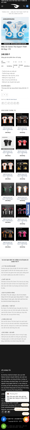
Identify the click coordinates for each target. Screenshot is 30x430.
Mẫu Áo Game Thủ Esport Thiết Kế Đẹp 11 (8, 129)
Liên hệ (21, 427)
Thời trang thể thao (17, 390)
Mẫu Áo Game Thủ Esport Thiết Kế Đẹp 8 (22, 198)
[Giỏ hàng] (27, 6)
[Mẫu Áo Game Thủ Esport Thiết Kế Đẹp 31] (22, 234)
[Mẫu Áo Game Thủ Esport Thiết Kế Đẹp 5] (7, 189)
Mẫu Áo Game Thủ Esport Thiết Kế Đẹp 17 (22, 129)
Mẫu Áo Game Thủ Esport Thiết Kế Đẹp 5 (7, 198)
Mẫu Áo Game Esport (16, 13)
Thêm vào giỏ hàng (17, 94)
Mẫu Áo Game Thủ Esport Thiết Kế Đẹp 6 (7, 219)
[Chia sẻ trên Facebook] (5, 103)
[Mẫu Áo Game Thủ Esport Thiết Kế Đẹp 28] (22, 210)
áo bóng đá (14, 379)
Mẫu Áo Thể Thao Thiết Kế (19, 12)
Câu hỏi (24, 426)
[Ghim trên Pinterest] (14, 103)
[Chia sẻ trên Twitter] (8, 103)
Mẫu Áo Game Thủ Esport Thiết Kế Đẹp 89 (8, 152)
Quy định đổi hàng (12, 427)
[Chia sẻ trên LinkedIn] (17, 103)
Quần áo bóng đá (18, 388)
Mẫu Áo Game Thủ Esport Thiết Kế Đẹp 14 (8, 176)
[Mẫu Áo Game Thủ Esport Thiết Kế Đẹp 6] (7, 210)
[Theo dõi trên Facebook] (2, 412)
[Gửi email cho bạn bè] (11, 103)
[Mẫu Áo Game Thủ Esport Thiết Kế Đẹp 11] (7, 119)
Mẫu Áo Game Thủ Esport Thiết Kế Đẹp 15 (8, 244)
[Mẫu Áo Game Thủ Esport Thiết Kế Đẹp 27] (22, 142)
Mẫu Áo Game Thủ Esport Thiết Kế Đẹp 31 (22, 244)
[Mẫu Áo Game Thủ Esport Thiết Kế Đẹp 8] (22, 189)
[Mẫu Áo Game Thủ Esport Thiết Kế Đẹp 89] (7, 142)
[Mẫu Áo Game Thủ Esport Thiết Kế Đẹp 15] (7, 234)
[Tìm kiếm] (24, 6)
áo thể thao (7, 379)
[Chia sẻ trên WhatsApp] (2, 103)
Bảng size (18, 426)
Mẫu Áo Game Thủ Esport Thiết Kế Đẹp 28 (22, 220)
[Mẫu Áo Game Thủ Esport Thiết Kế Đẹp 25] (22, 166)
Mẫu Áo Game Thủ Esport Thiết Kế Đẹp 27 (22, 152)
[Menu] (2, 6)
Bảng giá (12, 426)
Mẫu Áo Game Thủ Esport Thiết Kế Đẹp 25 (22, 176)
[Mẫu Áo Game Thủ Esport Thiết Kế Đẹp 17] (22, 119)
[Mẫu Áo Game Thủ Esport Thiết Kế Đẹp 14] (7, 166)
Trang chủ (5, 12)
